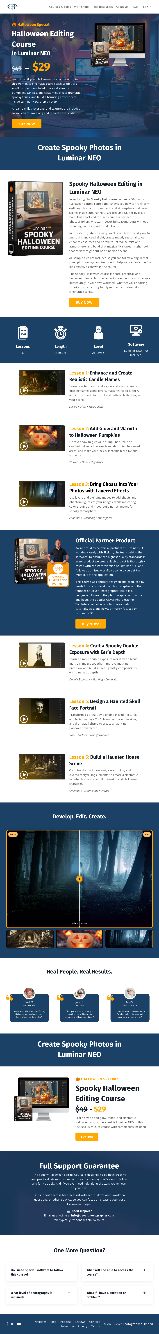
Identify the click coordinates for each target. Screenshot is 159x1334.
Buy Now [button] (86, 1136)
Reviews (80, 1322)
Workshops (81, 7)
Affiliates (40, 1322)
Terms (95, 1326)
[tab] (30, 939)
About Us (122, 7)
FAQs (135, 7)
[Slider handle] (79, 879)
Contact (94, 1322)
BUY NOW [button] (26, 123)
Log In (147, 7)
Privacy (82, 1326)
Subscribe (67, 1326)
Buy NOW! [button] (90, 624)
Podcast (65, 1322)
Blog (53, 1322)
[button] (27, 123)
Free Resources (102, 7)
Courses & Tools (60, 7)
